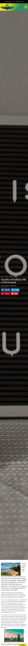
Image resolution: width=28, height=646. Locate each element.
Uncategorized (13, 285)
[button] (26, 7)
